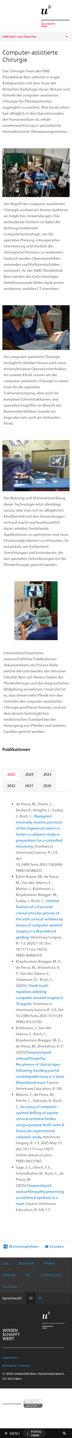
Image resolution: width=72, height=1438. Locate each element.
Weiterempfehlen (24, 1246)
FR (39, 1298)
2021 (29, 785)
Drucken (57, 1246)
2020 (47, 785)
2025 (11, 774)
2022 (11, 785)
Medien (49, 1263)
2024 (29, 774)
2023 (47, 774)
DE (31, 1298)
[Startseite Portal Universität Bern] (55, 16)
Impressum (10, 1357)
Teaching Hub (51, 1275)
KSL (28, 1275)
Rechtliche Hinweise (16, 1365)
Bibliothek (26, 1263)
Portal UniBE (36, 1433)
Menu (15, 1432)
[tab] (11, 774)
